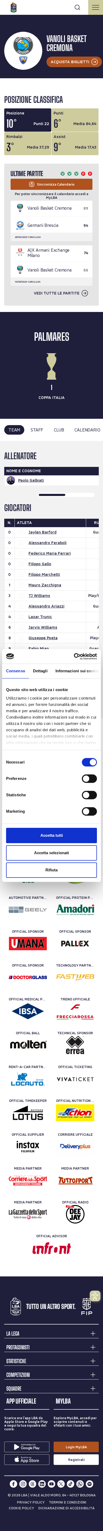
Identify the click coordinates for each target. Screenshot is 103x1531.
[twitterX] (61, 1484)
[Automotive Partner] (28, 909)
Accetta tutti (51, 835)
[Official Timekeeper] (28, 1113)
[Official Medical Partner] (28, 1011)
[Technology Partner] (75, 977)
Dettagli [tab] (40, 671)
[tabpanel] (51, 579)
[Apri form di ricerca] (77, 7)
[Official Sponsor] (28, 943)
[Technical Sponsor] (75, 1045)
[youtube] (51, 1484)
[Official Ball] (28, 1045)
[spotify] (89, 1484)
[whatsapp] (80, 1484)
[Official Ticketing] (75, 1079)
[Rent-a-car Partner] (28, 1079)
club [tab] (59, 430)
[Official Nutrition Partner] (75, 1113)
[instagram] (23, 1484)
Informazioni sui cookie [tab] (77, 671)
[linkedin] (42, 1484)
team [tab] (14, 430)
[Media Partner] (28, 1180)
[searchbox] (51, 6)
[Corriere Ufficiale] (75, 1146)
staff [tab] (37, 430)
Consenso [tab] (15, 671)
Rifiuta (51, 870)
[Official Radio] (75, 1214)
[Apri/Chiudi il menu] (95, 7)
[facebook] (13, 1484)
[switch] (89, 778)
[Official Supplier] (28, 1146)
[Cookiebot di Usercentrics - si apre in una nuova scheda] (74, 656)
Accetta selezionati (51, 852)
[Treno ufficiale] (75, 1011)
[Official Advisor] (51, 1248)
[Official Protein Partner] (75, 909)
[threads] (32, 1484)
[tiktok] (70, 1484)
